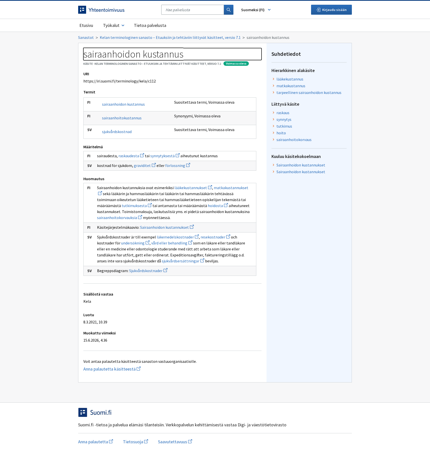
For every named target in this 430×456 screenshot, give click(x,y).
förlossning (177, 165)
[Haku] (228, 10)
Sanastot (86, 37)
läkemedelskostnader (178, 236)
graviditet (145, 165)
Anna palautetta (95, 441)
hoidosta (218, 205)
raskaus (282, 112)
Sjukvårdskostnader (148, 270)
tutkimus (284, 126)
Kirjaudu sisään (334, 9)
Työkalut (111, 25)
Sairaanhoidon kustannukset (167, 227)
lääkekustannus (289, 78)
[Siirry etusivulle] (117, 10)
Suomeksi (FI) (253, 9)
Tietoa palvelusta (150, 25)
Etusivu (86, 25)
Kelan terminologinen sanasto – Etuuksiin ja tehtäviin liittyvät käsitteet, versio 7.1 (170, 37)
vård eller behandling (171, 242)
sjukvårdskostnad (117, 131)
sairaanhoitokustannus (122, 117)
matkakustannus (290, 85)
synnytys (283, 119)
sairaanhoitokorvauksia (119, 217)
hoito (281, 132)
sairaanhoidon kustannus (123, 104)
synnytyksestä (165, 155)
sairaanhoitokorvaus (294, 139)
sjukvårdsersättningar (183, 260)
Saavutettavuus (175, 441)
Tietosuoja (135, 441)
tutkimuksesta (137, 205)
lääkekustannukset (193, 187)
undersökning (135, 242)
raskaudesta (131, 155)
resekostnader (215, 236)
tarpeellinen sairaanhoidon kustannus (308, 92)
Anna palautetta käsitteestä (121, 369)
